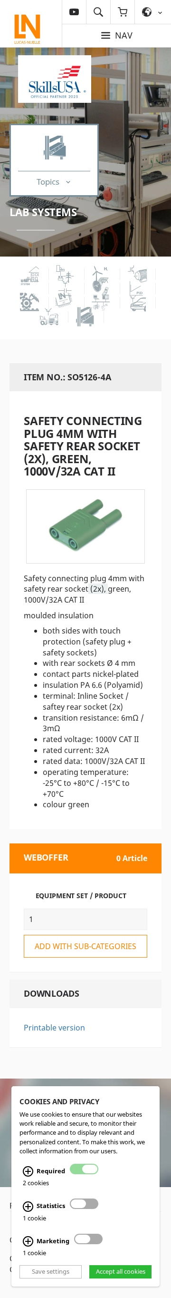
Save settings (50, 1272)
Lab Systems (43, 212)
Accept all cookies (120, 1272)
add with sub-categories (85, 946)
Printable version (54, 1027)
